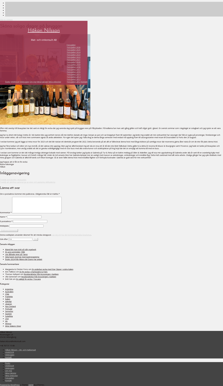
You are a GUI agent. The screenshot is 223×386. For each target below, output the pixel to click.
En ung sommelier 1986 (15, 252)
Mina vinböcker (55, 82)
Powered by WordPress (10, 385)
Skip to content (6, 19)
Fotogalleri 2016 (73, 72)
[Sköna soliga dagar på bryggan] (45, 124)
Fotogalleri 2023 (73, 55)
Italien (7, 299)
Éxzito (7, 82)
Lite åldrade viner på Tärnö (16, 254)
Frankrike (9, 296)
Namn (3, 217)
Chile (7, 294)
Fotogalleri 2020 (73, 62)
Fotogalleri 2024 (73, 52)
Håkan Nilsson (44, 30)
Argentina (9, 289)
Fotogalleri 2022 (73, 57)
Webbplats (4, 226)
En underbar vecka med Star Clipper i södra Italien (52, 269)
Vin (6, 321)
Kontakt (84, 82)
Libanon (8, 304)
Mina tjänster (42, 82)
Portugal (8, 309)
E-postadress (6, 221)
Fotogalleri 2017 (73, 69)
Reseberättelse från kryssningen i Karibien (41, 274)
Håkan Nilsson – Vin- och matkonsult (20, 350)
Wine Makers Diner (13, 326)
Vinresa (8, 323)
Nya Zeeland (10, 306)
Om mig (33, 82)
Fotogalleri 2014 (73, 77)
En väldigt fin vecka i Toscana (28, 279)
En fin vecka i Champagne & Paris (33, 272)
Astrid (31, 385)
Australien (9, 291)
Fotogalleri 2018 (73, 67)
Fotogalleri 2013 (73, 79)
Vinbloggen (24, 82)
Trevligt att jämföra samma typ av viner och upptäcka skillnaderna (27, 182)
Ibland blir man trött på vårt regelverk (20, 249)
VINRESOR (15, 82)
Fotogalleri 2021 (73, 59)
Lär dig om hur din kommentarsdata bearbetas (71, 235)
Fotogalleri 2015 (73, 74)
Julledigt (8, 301)
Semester (9, 311)
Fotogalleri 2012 (73, 82)
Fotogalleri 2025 (73, 50)
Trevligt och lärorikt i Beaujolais (13, 179)
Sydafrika (9, 316)
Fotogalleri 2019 (73, 64)
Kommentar (6, 212)
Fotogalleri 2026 (73, 47)
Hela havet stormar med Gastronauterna (22, 257)
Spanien (8, 314)
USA (7, 318)
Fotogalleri (71, 45)
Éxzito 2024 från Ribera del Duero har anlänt (23, 259)
